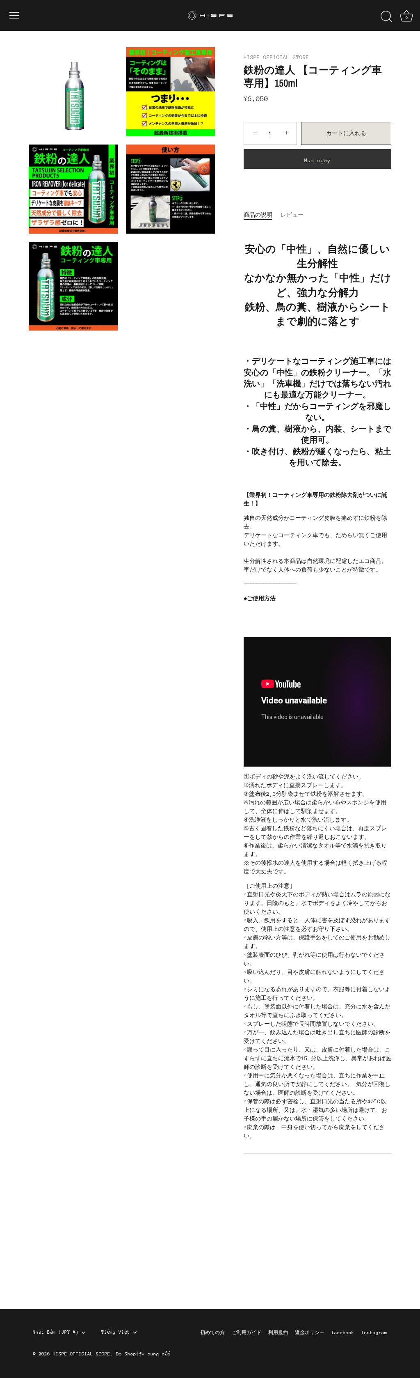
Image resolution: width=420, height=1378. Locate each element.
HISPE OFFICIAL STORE (276, 57)
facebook (342, 1332)
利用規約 (278, 1332)
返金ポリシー (309, 1332)
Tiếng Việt (115, 1332)
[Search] (386, 17)
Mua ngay (317, 160)
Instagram (374, 1332)
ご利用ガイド (246, 1332)
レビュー (292, 215)
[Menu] (14, 16)
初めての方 (212, 1332)
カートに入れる (346, 133)
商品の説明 (258, 215)
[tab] (262, 215)
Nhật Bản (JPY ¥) (56, 1332)
